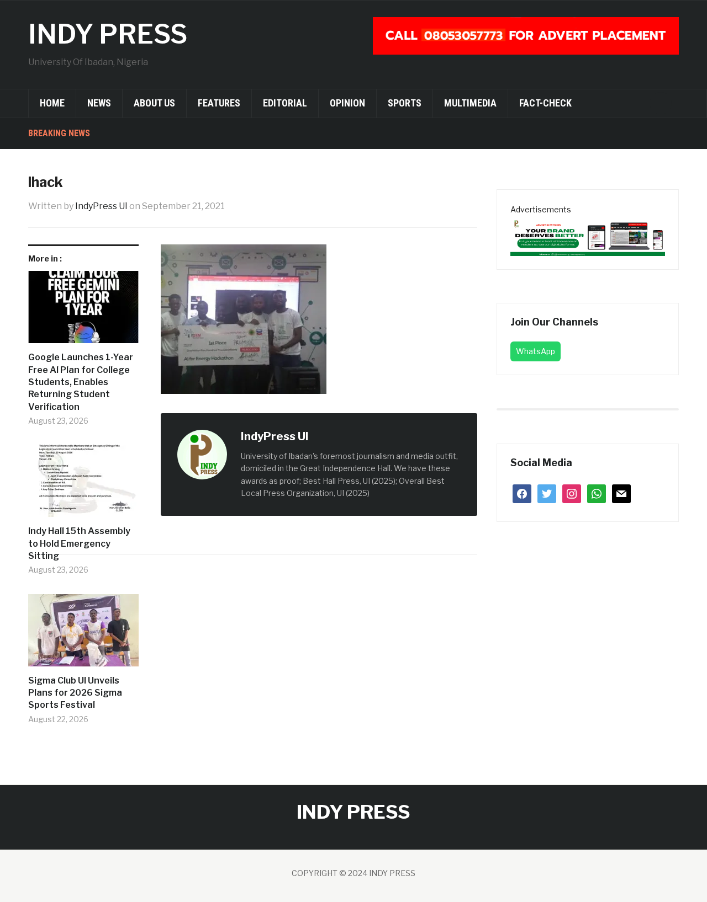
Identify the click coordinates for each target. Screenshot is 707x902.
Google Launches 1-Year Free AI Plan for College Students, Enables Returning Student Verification (80, 382)
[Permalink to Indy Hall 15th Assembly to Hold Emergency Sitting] (83, 485)
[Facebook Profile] (320, 437)
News (99, 103)
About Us (154, 103)
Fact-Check (545, 103)
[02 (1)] (587, 235)
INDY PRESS (107, 34)
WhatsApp (535, 351)
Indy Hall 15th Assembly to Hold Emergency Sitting (79, 543)
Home (52, 103)
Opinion (347, 103)
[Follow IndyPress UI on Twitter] (332, 437)
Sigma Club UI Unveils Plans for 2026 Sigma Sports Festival (75, 693)
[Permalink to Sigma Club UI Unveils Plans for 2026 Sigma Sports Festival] (83, 634)
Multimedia (470, 103)
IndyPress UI (101, 206)
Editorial (285, 103)
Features (219, 103)
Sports (404, 103)
